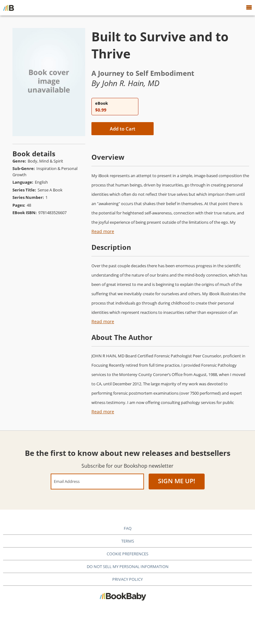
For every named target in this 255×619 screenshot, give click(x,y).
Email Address (67, 481)
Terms (127, 541)
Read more (102, 231)
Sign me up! (176, 481)
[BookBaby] (8, 8)
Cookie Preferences (127, 554)
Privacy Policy (127, 579)
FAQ (128, 528)
